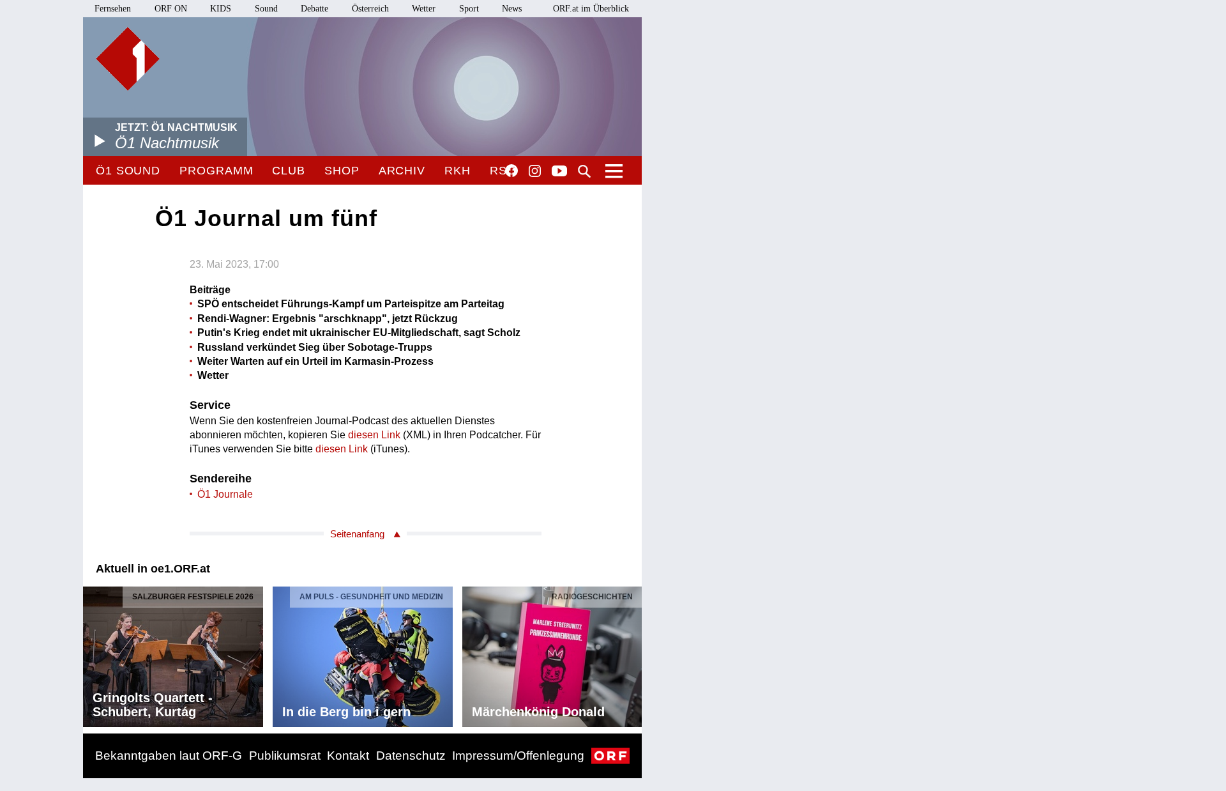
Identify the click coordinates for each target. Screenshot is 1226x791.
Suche (584, 171)
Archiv (402, 170)
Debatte (314, 8)
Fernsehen (113, 8)
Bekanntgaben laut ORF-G (168, 755)
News (512, 8)
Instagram (535, 171)
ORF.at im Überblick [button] (591, 8)
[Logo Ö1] (128, 59)
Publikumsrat (285, 755)
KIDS (220, 8)
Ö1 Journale (225, 494)
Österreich (370, 8)
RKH (457, 170)
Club (288, 170)
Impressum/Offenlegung (518, 755)
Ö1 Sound (128, 170)
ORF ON (171, 8)
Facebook (511, 170)
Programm (216, 170)
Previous (93, 653)
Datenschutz (411, 755)
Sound (266, 8)
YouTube (559, 171)
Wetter (423, 8)
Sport (469, 8)
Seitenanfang (357, 533)
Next (631, 653)
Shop (341, 170)
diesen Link (374, 434)
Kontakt (348, 755)
